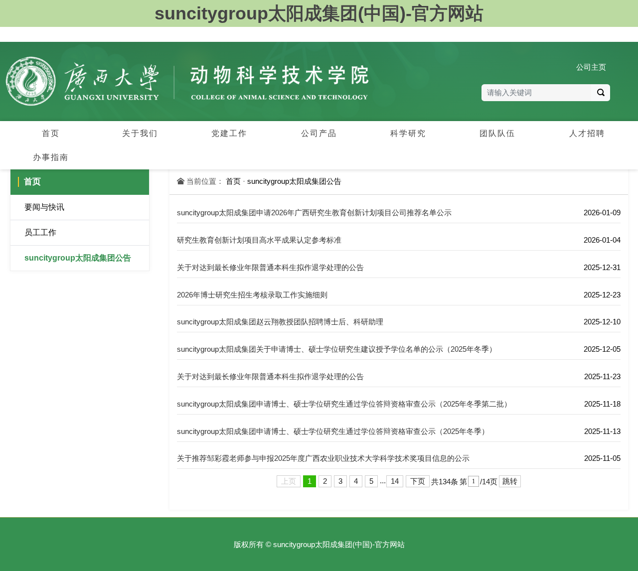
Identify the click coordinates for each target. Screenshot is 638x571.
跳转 (509, 481)
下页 (417, 481)
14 (395, 481)
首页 (233, 181)
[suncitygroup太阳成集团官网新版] (187, 81)
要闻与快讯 (44, 207)
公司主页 (591, 67)
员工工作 (40, 232)
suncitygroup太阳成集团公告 (77, 258)
